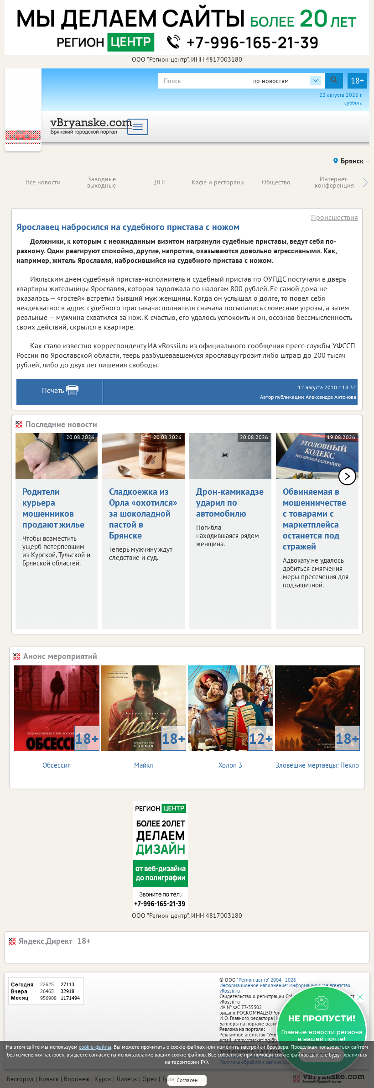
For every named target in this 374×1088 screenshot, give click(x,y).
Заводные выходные (101, 182)
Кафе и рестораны (218, 182)
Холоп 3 (245, 749)
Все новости (43, 182)
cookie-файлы (95, 1046)
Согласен (187, 1080)
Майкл (160, 749)
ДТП (160, 182)
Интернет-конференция (334, 182)
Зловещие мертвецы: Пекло (317, 749)
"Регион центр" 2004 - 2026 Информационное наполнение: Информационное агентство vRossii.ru (284, 985)
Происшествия (334, 217)
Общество (276, 182)
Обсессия (70, 749)
